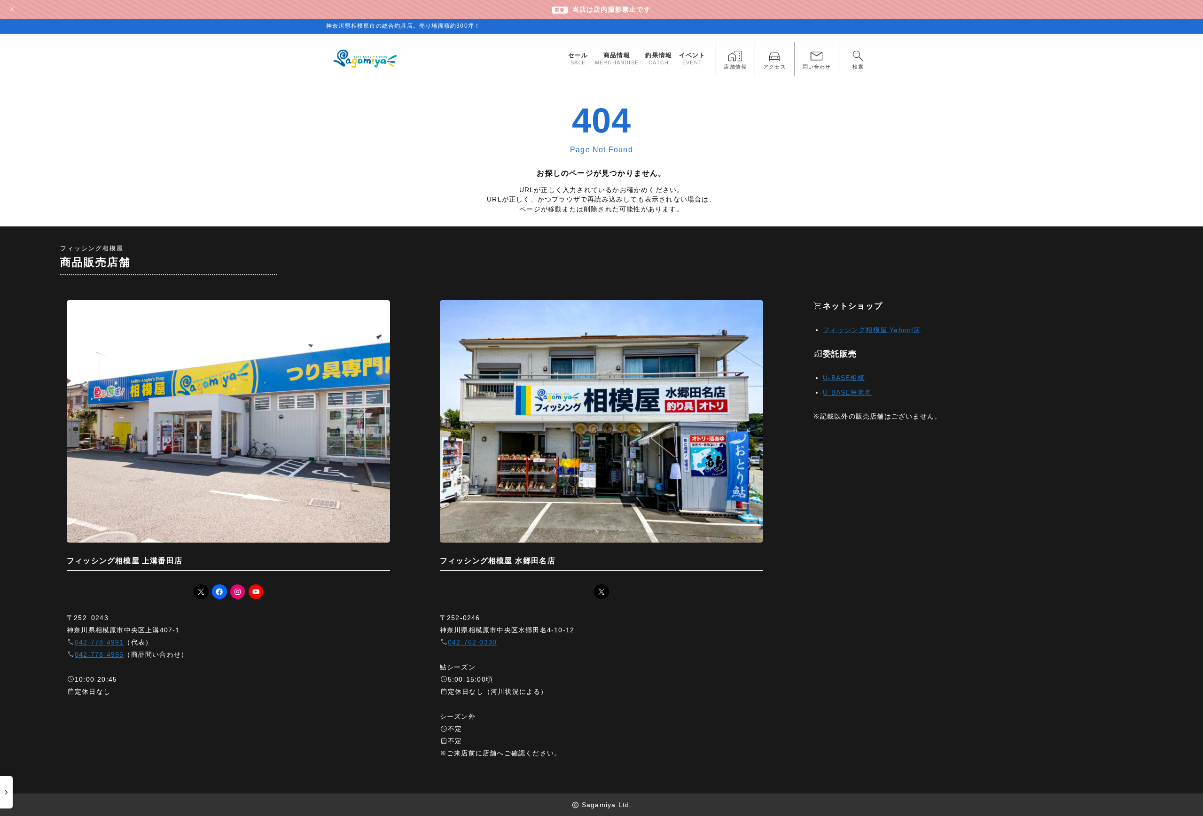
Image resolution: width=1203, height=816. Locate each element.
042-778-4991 (99, 642)
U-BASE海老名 (847, 392)
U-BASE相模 (844, 377)
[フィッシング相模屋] (366, 58)
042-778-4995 (99, 654)
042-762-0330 (472, 642)
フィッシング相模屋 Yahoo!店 (872, 330)
